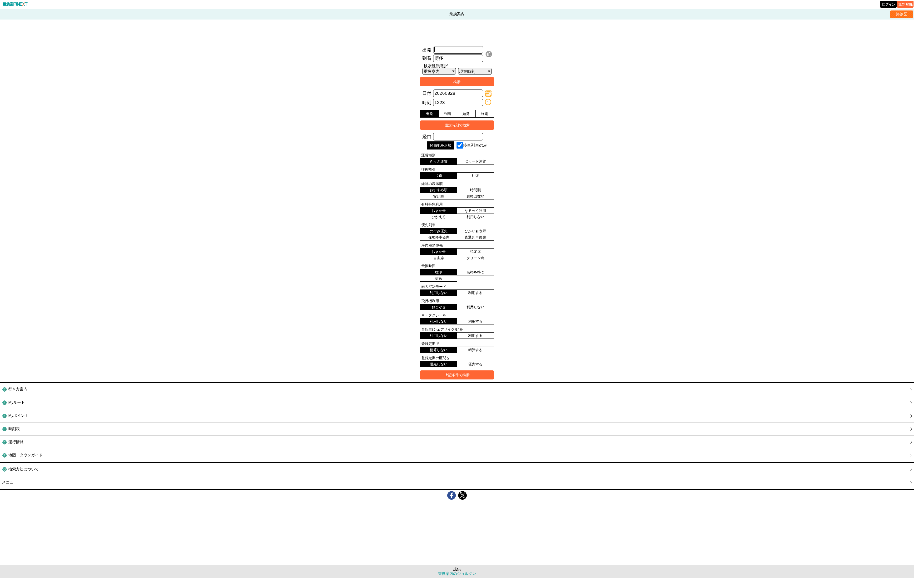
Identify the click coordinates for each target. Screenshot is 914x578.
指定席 (475, 251)
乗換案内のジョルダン (457, 574)
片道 (438, 176)
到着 (426, 58)
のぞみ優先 (438, 231)
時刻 (426, 102)
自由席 (438, 258)
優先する (475, 364)
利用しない (475, 217)
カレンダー (488, 93)
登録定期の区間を (435, 358)
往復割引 (428, 169)
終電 (484, 114)
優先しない (438, 364)
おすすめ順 (438, 190)
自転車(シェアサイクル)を (442, 329)
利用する (475, 293)
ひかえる (439, 217)
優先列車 (428, 225)
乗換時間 (428, 266)
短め (438, 278)
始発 (466, 114)
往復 (475, 176)
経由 (426, 136)
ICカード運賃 (475, 161)
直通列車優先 (475, 237)
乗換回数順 (475, 196)
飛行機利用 (430, 301)
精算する (475, 350)
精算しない (438, 350)
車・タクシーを (433, 315)
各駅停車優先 (438, 237)
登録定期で (430, 344)
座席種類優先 (432, 245)
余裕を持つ (475, 272)
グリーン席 (475, 258)
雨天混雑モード (433, 286)
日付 (426, 93)
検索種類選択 (436, 65)
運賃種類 (428, 155)
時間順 (475, 190)
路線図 (901, 14)
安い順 (438, 196)
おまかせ (439, 211)
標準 (438, 272)
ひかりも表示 (475, 231)
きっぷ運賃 (438, 161)
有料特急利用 (432, 204)
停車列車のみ (475, 145)
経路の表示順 (432, 184)
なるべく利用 (475, 211)
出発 (426, 50)
